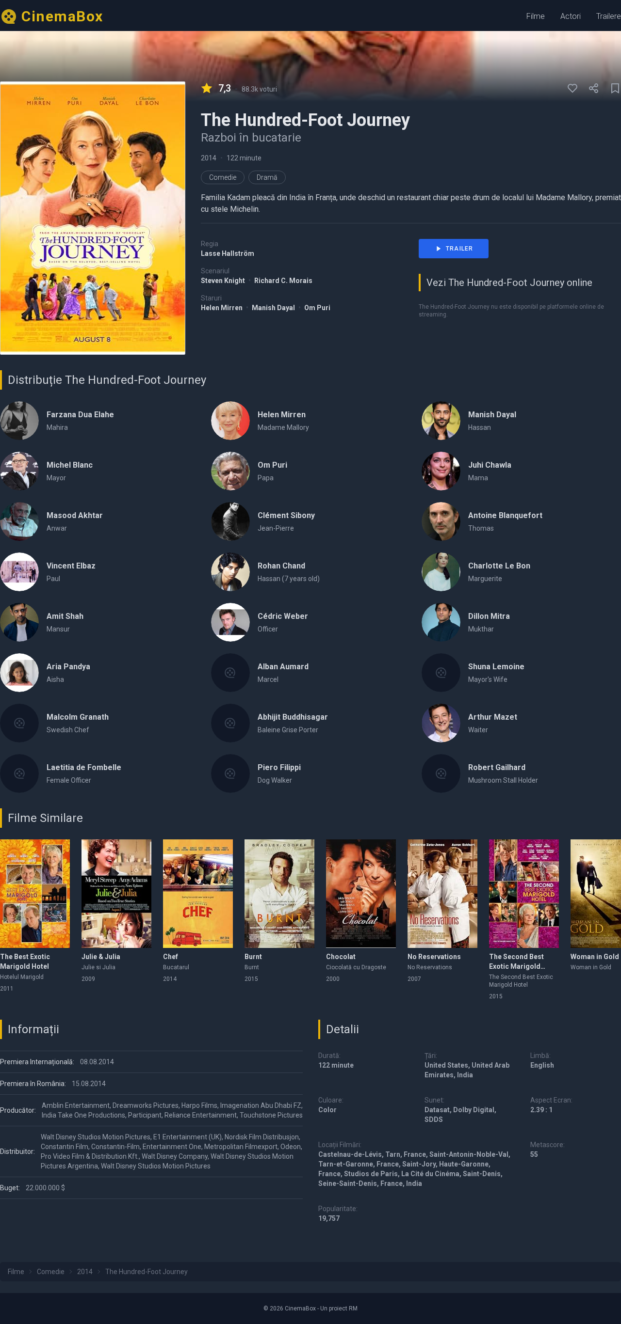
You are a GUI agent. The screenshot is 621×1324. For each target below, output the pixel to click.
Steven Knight (223, 280)
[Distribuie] (594, 88)
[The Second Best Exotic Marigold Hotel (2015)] (524, 893)
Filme (535, 16)
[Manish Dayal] (441, 420)
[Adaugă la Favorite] (572, 88)
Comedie (222, 177)
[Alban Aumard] (230, 672)
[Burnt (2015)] (279, 893)
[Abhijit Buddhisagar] (230, 723)
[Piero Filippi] (230, 773)
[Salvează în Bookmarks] (615, 88)
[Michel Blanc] (19, 471)
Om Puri (317, 308)
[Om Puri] (230, 471)
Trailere (608, 16)
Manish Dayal (274, 308)
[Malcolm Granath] (19, 723)
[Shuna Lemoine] (441, 672)
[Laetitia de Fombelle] (19, 773)
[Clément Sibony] (230, 521)
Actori (570, 16)
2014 (208, 158)
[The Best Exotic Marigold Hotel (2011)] (35, 893)
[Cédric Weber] (230, 622)
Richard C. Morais (283, 280)
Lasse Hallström (227, 253)
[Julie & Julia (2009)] (116, 893)
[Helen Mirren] (230, 420)
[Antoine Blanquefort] (441, 521)
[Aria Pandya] (19, 672)
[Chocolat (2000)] (361, 893)
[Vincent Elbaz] (19, 571)
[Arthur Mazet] (441, 723)
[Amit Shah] (19, 622)
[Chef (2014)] (198, 893)
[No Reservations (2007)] (442, 893)
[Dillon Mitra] (441, 622)
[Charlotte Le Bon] (441, 571)
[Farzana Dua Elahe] (19, 420)
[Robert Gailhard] (441, 773)
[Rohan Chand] (230, 571)
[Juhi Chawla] (441, 471)
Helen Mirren (222, 308)
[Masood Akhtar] (19, 521)
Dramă (267, 177)
